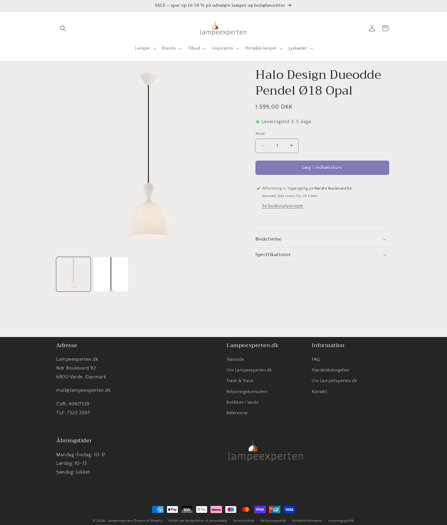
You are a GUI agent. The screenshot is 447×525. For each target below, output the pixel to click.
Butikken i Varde (243, 402)
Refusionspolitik (273, 520)
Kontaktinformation (307, 520)
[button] (63, 28)
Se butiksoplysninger (282, 205)
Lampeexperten (120, 521)
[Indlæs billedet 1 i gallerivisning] (73, 274)
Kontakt (319, 391)
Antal (260, 133)
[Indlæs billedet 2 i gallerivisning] (111, 274)
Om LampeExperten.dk (334, 381)
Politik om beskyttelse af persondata (197, 520)
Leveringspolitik (341, 520)
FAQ (316, 359)
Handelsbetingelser (331, 370)
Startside (235, 359)
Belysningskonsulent (247, 391)
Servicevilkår (244, 520)
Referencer (237, 413)
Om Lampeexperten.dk (249, 370)
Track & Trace (240, 381)
